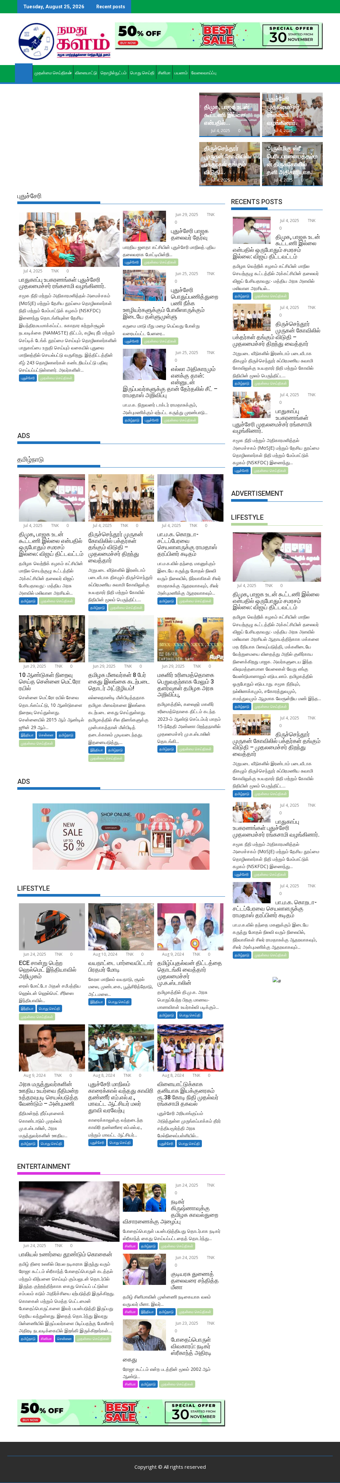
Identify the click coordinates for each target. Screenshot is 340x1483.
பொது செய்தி (142, 72)
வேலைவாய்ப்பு (203, 72)
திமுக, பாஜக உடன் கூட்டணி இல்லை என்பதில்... (226, 114)
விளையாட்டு (86, 72)
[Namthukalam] (24, 71)
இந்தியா (27, 734)
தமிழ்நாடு (132, 419)
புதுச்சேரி (28, 377)
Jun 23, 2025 (186, 1323)
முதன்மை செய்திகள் (53, 72)
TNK (54, 271)
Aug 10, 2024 (104, 954)
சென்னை (46, 734)
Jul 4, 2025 (220, 130)
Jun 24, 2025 (34, 954)
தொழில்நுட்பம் (114, 72)
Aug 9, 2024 (172, 954)
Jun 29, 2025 (186, 214)
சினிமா (164, 72)
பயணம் (181, 72)
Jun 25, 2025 (186, 273)
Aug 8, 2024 (103, 1075)
